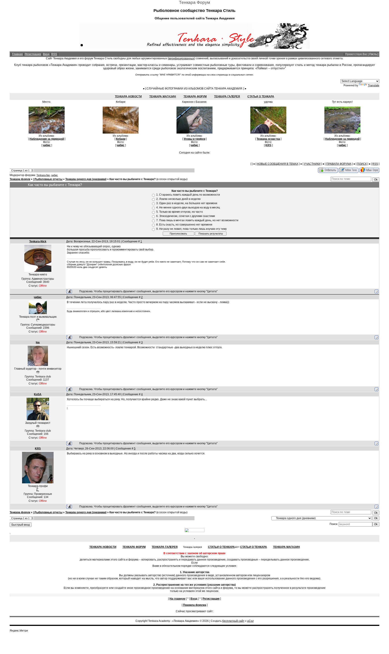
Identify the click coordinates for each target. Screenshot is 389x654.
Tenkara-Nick (37, 241)
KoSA (37, 394)
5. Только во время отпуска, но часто (179, 212)
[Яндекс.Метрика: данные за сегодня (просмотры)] (19, 630)
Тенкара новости (128, 96)
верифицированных (181, 58)
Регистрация (33, 54)
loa (38, 342)
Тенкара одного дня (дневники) (85, 179)
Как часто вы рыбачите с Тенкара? (132, 179)
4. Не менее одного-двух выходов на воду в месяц (188, 207)
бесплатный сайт (233, 621)
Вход (46, 54)
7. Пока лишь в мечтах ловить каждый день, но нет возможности (197, 220)
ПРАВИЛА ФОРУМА (338, 163)
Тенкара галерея (227, 96)
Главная (17, 54)
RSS (54, 54)
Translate (373, 85)
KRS (38, 448)
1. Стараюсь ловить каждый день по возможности (188, 194)
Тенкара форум (20, 179)
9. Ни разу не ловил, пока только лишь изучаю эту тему (191, 229)
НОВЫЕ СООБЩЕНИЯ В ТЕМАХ (277, 163)
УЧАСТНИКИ (312, 163)
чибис (54, 175)
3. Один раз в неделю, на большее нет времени (186, 203)
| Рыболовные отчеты (47, 179)
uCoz (250, 621)
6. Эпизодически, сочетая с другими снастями (185, 216)
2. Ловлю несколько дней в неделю (178, 199)
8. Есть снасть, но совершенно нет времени (184, 224)
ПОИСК (362, 163)
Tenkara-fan (43, 175)
